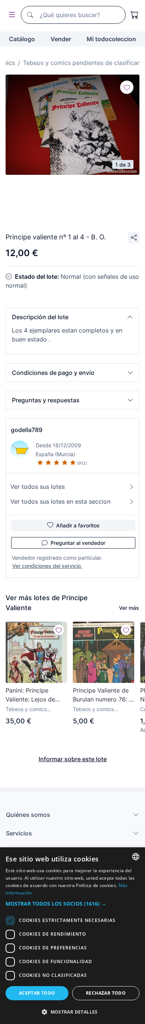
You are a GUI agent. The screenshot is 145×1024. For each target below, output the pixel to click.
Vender (61, 39)
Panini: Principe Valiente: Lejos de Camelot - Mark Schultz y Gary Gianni (36, 695)
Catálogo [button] (22, 39)
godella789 (26, 430)
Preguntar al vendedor (78, 543)
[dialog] (72, 935)
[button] (72, 317)
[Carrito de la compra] (134, 15)
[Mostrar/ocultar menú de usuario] (10, 15)
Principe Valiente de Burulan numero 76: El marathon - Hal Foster (103, 695)
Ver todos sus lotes (37, 486)
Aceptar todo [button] (37, 993)
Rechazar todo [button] (106, 993)
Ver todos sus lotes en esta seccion (60, 501)
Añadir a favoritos (78, 525)
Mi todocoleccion (111, 39)
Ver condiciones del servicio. (47, 566)
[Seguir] (126, 87)
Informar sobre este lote (73, 759)
